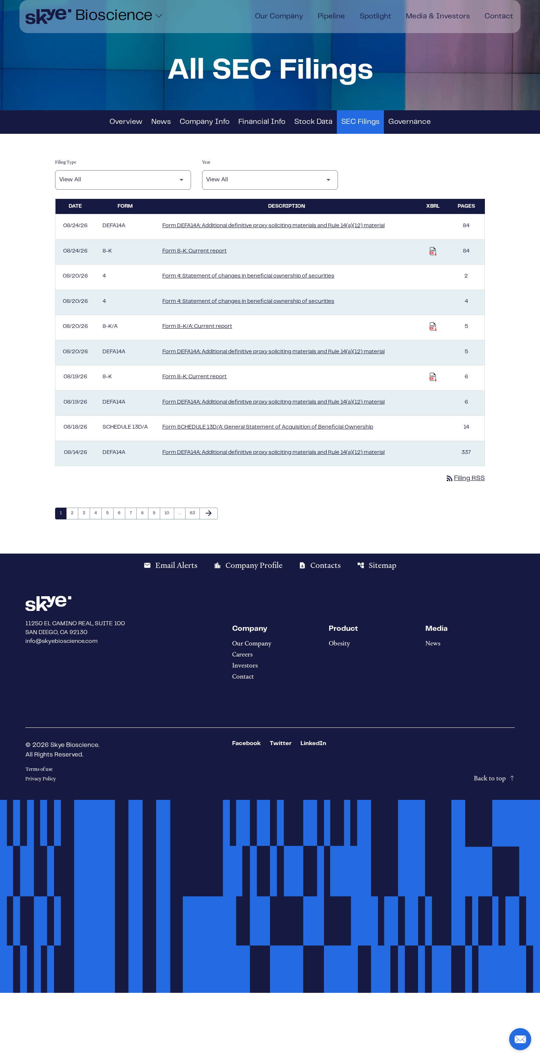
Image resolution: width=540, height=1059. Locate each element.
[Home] (48, 16)
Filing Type (65, 162)
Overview (126, 121)
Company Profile (248, 565)
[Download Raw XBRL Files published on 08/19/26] (433, 377)
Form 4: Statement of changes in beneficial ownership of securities (248, 276)
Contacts (320, 565)
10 (169, 513)
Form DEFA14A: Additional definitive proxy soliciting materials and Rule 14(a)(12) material (273, 225)
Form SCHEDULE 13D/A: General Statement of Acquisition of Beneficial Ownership (267, 427)
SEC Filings (360, 121)
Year (206, 162)
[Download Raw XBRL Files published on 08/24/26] (433, 251)
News (161, 121)
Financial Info (261, 121)
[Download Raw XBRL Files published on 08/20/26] (433, 326)
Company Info (205, 121)
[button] (520, 1039)
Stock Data (313, 121)
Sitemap (376, 565)
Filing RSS (465, 478)
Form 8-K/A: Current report (197, 326)
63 (194, 513)
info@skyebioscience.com (61, 641)
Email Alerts (171, 565)
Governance (409, 121)
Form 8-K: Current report (194, 251)
